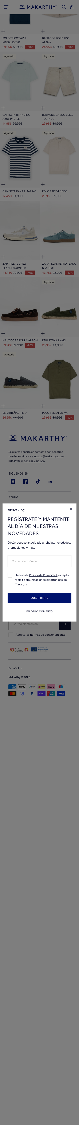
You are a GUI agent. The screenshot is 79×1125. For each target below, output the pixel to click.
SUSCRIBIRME (39, 597)
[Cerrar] (71, 509)
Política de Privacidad (43, 575)
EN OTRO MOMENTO (39, 611)
